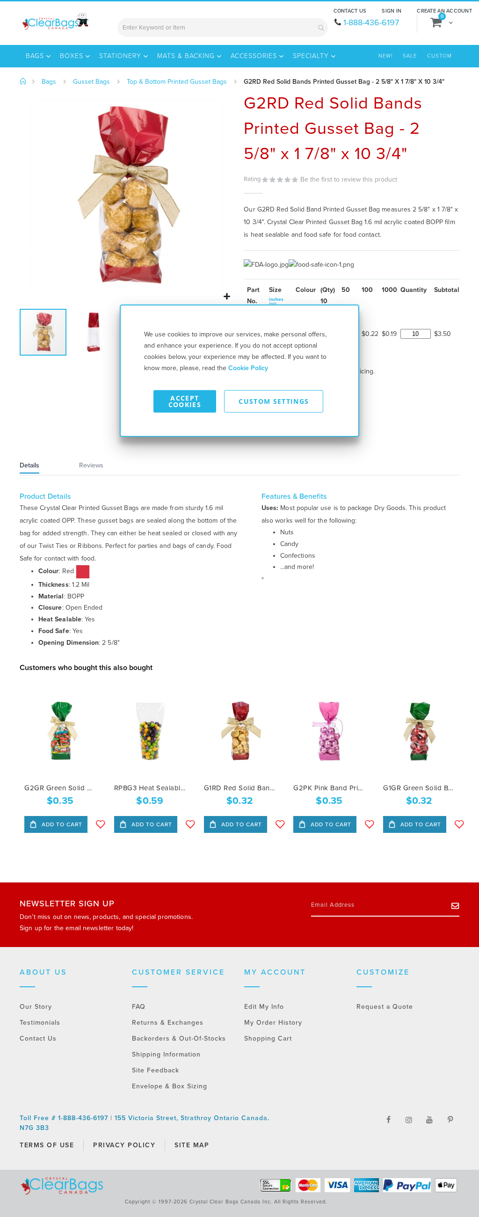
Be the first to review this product (348, 179)
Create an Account (444, 11)
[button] (227, 297)
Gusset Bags (91, 82)
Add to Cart (61, 824)
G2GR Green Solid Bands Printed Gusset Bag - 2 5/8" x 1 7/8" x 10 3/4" (60, 788)
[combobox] (222, 27)
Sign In (391, 11)
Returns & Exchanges (167, 1023)
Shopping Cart (268, 1038)
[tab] (41, 466)
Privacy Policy (124, 1145)
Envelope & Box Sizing (169, 1086)
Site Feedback (155, 1070)
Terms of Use (47, 1145)
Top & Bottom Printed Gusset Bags (177, 82)
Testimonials (40, 1023)
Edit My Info (264, 1007)
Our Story (36, 1007)
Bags (49, 82)
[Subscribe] (455, 905)
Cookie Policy (248, 368)
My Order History (273, 1023)
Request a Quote (384, 1007)
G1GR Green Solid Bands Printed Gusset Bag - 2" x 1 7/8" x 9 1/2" (419, 788)
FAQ (138, 1007)
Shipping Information (166, 1054)
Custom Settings (274, 400)
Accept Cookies (184, 400)
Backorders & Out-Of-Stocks (179, 1038)
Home (23, 81)
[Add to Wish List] (100, 824)
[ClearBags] (55, 21)
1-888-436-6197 (371, 22)
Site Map (191, 1145)
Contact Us (350, 11)
